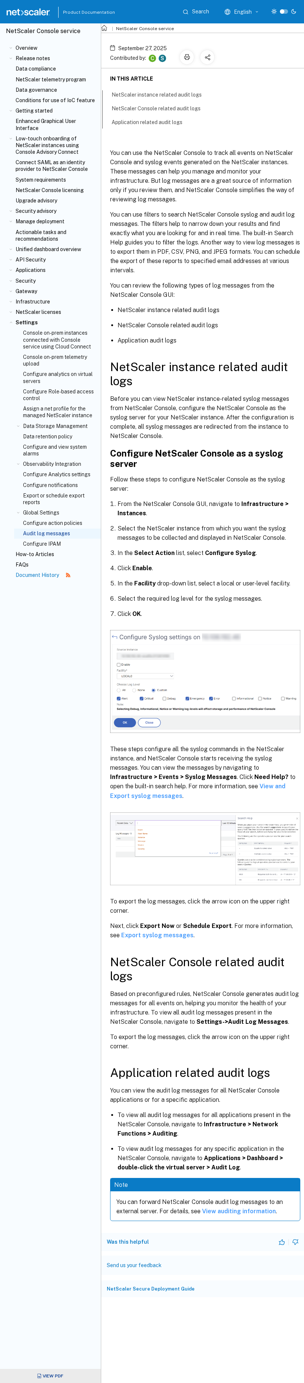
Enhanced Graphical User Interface (46, 124)
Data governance (36, 90)
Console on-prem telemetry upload (55, 360)
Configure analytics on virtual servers (58, 377)
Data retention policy (47, 436)
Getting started (34, 111)
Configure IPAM (42, 544)
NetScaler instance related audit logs (157, 95)
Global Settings (41, 513)
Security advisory (36, 211)
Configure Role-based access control (58, 395)
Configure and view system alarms (55, 450)
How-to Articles (35, 554)
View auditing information (239, 1211)
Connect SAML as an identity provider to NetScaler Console (52, 165)
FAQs (22, 565)
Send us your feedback (134, 1265)
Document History (38, 575)
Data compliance (36, 69)
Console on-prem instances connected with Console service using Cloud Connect (57, 339)
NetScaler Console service (145, 28)
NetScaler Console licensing (50, 190)
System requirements (41, 180)
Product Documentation (79, 12)
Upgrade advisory (36, 201)
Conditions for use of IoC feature (55, 100)
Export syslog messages (157, 935)
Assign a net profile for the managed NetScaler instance (57, 412)
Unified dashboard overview (48, 249)
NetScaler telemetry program (51, 79)
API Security (31, 260)
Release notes (33, 58)
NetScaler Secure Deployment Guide (151, 1289)
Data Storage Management (55, 426)
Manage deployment (40, 221)
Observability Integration (52, 464)
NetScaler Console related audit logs (156, 108)
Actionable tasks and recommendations (41, 235)
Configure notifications (50, 485)
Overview (26, 48)
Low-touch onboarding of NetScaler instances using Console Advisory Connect (47, 145)
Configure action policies (52, 523)
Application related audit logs (147, 122)
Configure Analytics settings (56, 474)
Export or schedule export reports (54, 499)
